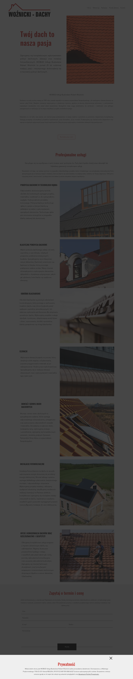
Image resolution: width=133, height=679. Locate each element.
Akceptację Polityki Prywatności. (88, 674)
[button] (111, 658)
